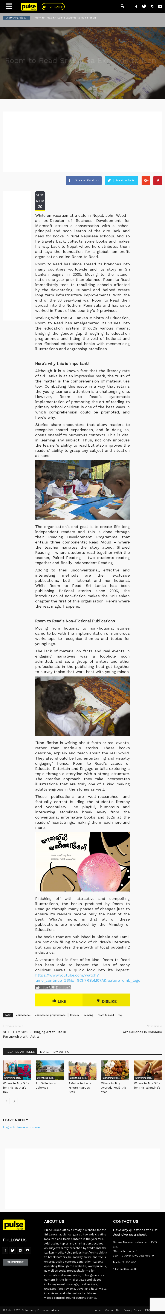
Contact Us (112, 1310)
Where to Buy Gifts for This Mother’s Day (16, 1088)
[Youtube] (158, 7)
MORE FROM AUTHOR (55, 1051)
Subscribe (15, 1262)
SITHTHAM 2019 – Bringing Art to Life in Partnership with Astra (34, 1034)
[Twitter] (142, 7)
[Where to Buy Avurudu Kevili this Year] (115, 1070)
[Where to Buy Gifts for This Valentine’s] (148, 1070)
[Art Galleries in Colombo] (50, 1070)
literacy (74, 1015)
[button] (122, 6)
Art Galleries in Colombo (142, 1032)
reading (88, 1015)
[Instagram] (150, 7)
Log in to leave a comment (23, 1127)
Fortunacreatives (48, 1310)
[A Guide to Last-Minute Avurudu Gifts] (82, 1070)
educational (23, 1015)
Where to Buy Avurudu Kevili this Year (114, 1088)
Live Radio (54, 7)
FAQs (148, 1310)
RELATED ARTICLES (20, 1051)
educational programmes (50, 1015)
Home (97, 1310)
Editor (77, 80)
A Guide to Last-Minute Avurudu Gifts (80, 1088)
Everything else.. (12, 1078)
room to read (106, 1015)
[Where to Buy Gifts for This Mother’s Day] (17, 1070)
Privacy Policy (132, 1310)
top (120, 1015)
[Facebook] (134, 7)
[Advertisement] (82, 141)
